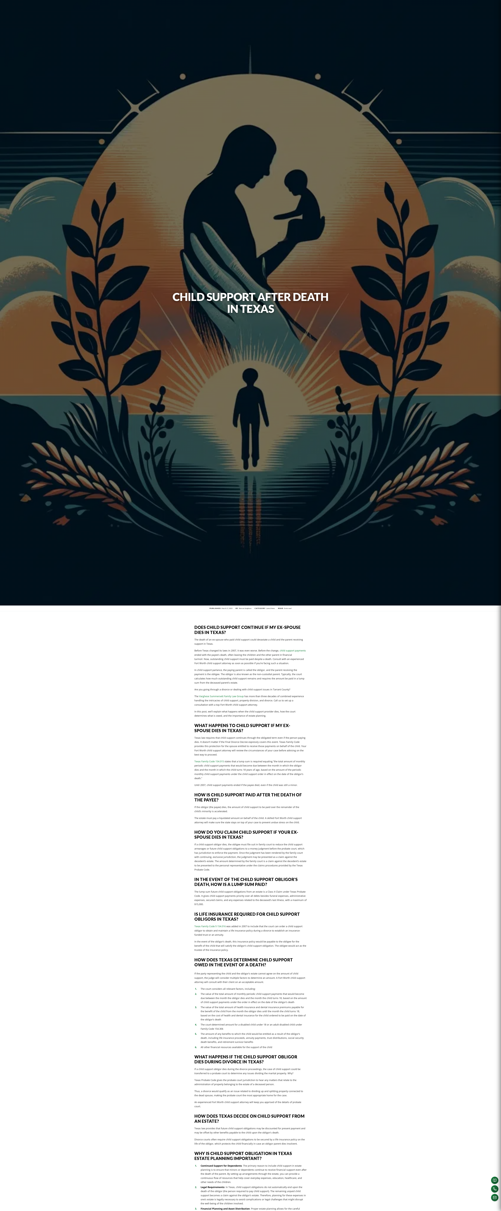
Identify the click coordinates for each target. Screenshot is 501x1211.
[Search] (340, 1208)
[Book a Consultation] (494, 1180)
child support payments (293, 650)
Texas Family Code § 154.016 (210, 926)
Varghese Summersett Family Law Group (221, 696)
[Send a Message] (494, 1197)
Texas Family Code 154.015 (209, 761)
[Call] (494, 1189)
